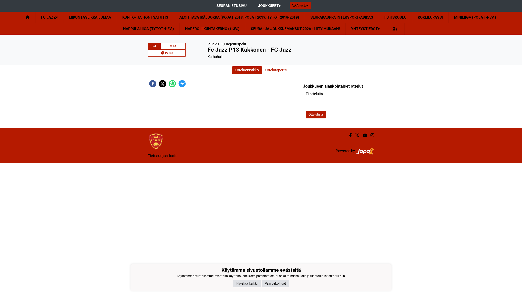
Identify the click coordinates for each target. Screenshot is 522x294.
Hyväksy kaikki (247, 283)
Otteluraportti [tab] (276, 70)
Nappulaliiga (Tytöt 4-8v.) (148, 29)
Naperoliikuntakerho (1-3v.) (212, 29)
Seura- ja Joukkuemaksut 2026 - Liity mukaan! (295, 29)
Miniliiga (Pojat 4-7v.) (475, 17)
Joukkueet (269, 5)
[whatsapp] (172, 83)
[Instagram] (370, 135)
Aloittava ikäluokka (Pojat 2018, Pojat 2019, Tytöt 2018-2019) (239, 17)
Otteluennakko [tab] (247, 70)
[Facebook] (349, 135)
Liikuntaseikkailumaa (90, 17)
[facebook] (152, 83)
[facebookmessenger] (182, 83)
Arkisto (302, 5)
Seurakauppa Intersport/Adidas (341, 17)
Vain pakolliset (275, 283)
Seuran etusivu (231, 5)
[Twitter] (355, 135)
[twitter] (162, 83)
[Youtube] (363, 135)
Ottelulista (316, 114)
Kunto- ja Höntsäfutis (145, 17)
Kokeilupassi (430, 17)
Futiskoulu (395, 17)
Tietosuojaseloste (162, 156)
